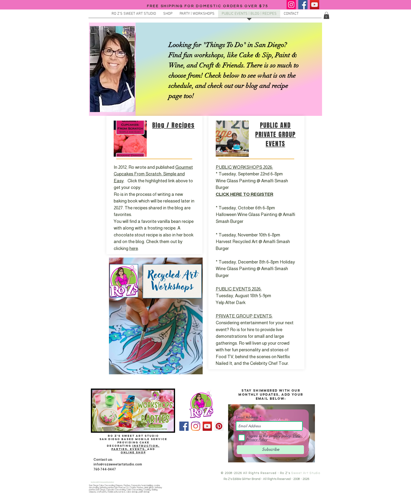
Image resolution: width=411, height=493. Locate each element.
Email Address (247, 417)
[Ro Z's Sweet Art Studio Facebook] (184, 426)
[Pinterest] (219, 426)
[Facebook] (303, 4)
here (133, 248)
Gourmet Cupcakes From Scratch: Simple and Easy (153, 174)
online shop (133, 452)
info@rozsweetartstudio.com (117, 464)
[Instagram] (291, 4)
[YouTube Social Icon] (207, 426)
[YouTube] (314, 4)
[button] (326, 15)
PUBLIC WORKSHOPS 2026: (244, 167)
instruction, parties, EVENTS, (135, 447)
